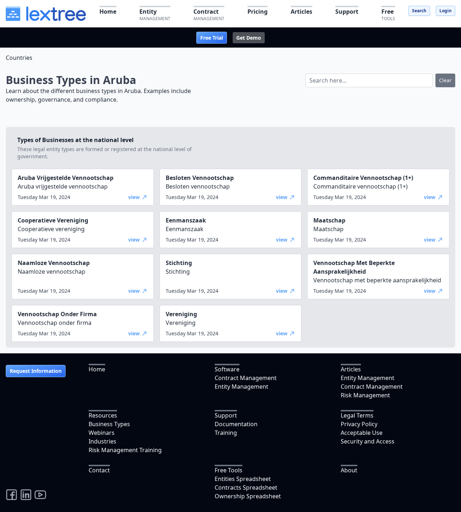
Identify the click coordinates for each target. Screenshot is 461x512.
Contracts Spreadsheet (246, 487)
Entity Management (241, 386)
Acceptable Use (361, 433)
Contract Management (246, 378)
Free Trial (211, 37)
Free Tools (228, 470)
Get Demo (248, 37)
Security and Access (367, 441)
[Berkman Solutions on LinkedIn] (26, 494)
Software (227, 369)
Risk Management (365, 395)
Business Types (109, 424)
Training (226, 433)
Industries (102, 441)
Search (419, 11)
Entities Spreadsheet (243, 479)
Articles (351, 369)
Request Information (36, 370)
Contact (99, 470)
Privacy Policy (359, 424)
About (349, 470)
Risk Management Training (125, 450)
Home (97, 369)
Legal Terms (357, 415)
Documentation (236, 424)
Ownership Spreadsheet (248, 496)
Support (226, 415)
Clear (445, 80)
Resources (103, 415)
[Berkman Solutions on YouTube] (40, 494)
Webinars (102, 433)
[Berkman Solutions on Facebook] (11, 494)
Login (445, 11)
